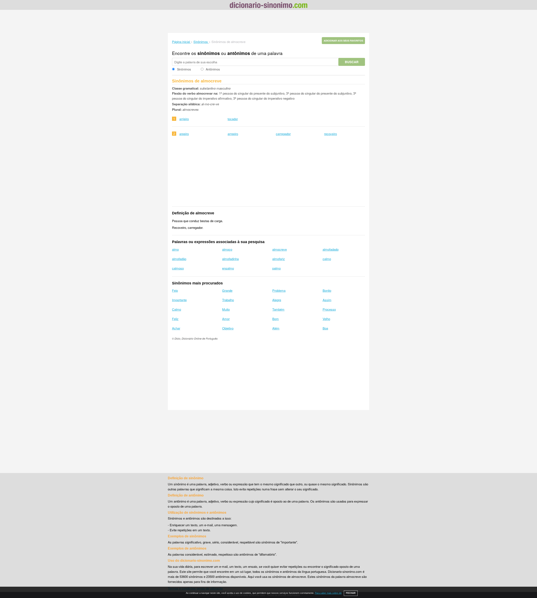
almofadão (179, 259)
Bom (275, 319)
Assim (327, 300)
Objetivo (227, 328)
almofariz (278, 259)
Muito (226, 309)
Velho (326, 319)
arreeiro (233, 134)
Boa (325, 328)
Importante (179, 300)
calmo (327, 259)
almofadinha (230, 259)
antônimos (238, 53)
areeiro (184, 134)
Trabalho (228, 300)
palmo (276, 268)
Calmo (176, 309)
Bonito (327, 290)
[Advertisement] (268, 21)
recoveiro (330, 134)
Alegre (276, 300)
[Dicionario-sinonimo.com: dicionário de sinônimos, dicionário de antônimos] (268, 5)
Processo (329, 309)
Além (275, 328)
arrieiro (184, 119)
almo (175, 249)
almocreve (279, 249)
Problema (278, 290)
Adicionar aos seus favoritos (343, 40)
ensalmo (228, 268)
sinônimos (208, 53)
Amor (226, 319)
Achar (176, 328)
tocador (233, 119)
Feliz (175, 319)
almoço (227, 249)
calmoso (178, 268)
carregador (283, 134)
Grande (227, 290)
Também (278, 309)
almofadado (331, 249)
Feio (175, 290)
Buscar (351, 62)
